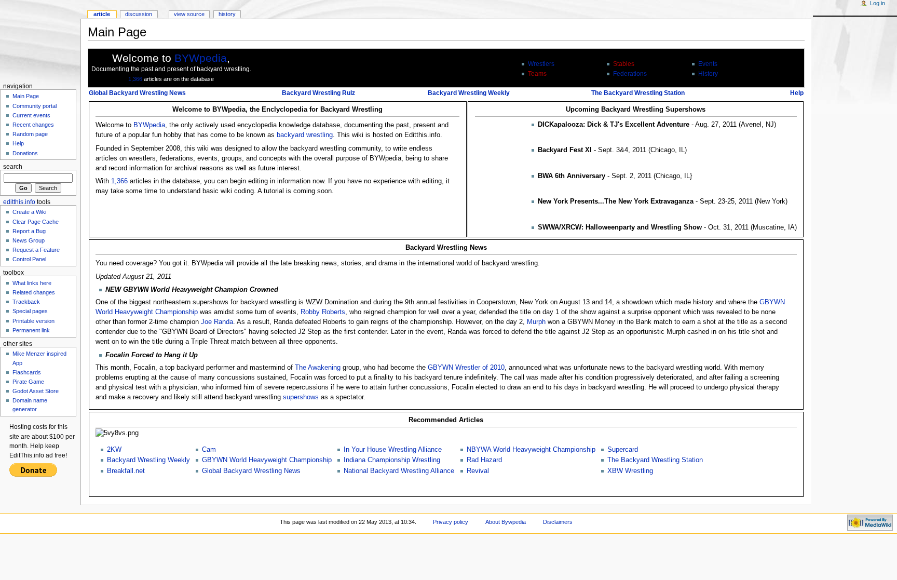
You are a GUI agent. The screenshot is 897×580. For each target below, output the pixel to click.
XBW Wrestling (630, 471)
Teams (537, 73)
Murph (536, 322)
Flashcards (26, 372)
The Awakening (318, 367)
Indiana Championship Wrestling (392, 460)
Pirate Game (28, 382)
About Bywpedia (505, 522)
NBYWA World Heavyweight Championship (531, 449)
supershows (301, 397)
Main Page (25, 96)
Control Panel (29, 259)
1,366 (135, 79)
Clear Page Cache (35, 222)
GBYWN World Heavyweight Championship (267, 460)
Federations (630, 73)
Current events (31, 115)
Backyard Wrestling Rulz (318, 93)
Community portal (34, 106)
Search (12, 167)
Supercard (622, 449)
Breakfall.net (126, 471)
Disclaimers (558, 522)
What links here (31, 283)
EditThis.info (19, 202)
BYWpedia (200, 58)
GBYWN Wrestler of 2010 (466, 367)
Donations (25, 153)
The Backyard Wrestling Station (638, 93)
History (708, 73)
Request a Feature (36, 250)
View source (189, 14)
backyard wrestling (305, 135)
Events (707, 64)
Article (101, 14)
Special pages (30, 311)
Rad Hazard (484, 460)
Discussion (138, 14)
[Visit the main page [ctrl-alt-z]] (40, 40)
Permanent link (31, 330)
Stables (623, 64)
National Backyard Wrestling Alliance (399, 471)
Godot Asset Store (35, 391)
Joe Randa (217, 322)
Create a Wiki (29, 212)
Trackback (26, 302)
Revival (478, 471)
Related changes (33, 292)
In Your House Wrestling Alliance (393, 449)
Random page (30, 134)
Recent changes (33, 125)
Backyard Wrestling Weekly (469, 93)
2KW (114, 449)
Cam (209, 449)
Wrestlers (541, 64)
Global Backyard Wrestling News (137, 93)
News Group (28, 240)
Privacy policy (450, 522)
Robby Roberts (323, 312)
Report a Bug (29, 231)
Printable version (33, 321)
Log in (877, 3)
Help (797, 93)
